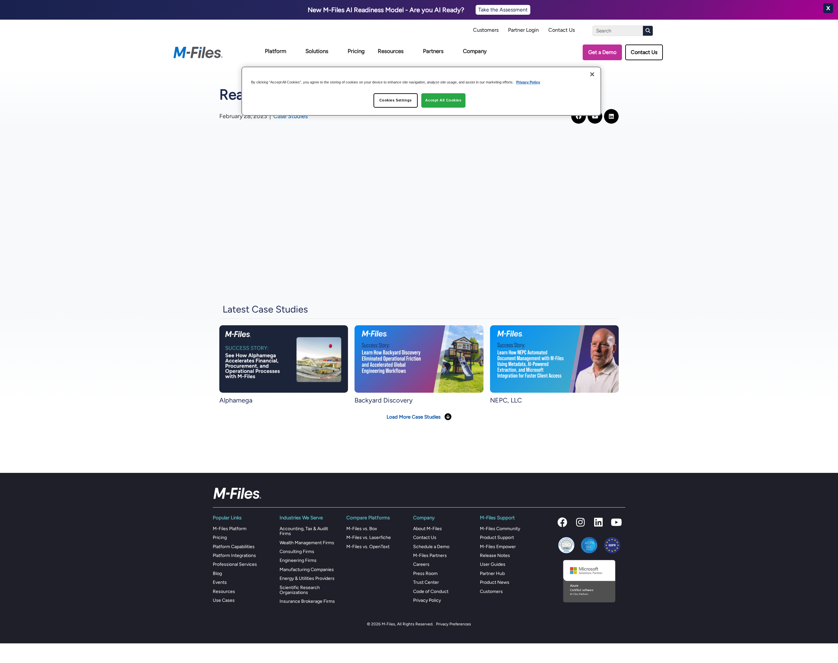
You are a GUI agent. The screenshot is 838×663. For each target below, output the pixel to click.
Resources (391, 51)
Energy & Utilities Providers (307, 578)
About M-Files (427, 528)
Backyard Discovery (384, 400)
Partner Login (523, 30)
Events (220, 582)
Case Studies (290, 116)
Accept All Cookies (443, 100)
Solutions (316, 51)
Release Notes (495, 555)
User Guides (492, 564)
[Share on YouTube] (595, 116)
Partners (433, 51)
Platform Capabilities (234, 546)
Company (475, 51)
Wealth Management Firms (307, 543)
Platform (275, 51)
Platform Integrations (234, 555)
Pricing (356, 51)
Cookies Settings (395, 100)
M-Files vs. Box (361, 528)
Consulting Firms (297, 551)
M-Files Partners (430, 555)
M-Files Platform (229, 528)
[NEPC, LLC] (554, 359)
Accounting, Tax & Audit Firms (304, 531)
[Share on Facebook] (578, 116)
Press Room (425, 573)
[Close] (592, 74)
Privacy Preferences (453, 624)
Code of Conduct (430, 591)
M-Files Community (500, 528)
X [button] (828, 8)
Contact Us (561, 30)
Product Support (497, 537)
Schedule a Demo (431, 546)
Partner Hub (492, 573)
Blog (217, 573)
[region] (421, 91)
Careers (421, 564)
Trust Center (426, 582)
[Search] (648, 31)
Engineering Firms (298, 560)
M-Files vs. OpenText (368, 546)
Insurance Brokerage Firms (307, 601)
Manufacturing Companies (307, 569)
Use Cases (224, 600)
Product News (494, 582)
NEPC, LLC (506, 400)
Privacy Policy (427, 600)
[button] (562, 522)
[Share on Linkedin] (611, 116)
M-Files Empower (498, 546)
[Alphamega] (283, 359)
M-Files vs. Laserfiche (368, 537)
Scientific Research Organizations (300, 590)
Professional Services (235, 564)
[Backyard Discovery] (419, 359)
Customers (486, 30)
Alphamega (235, 400)
